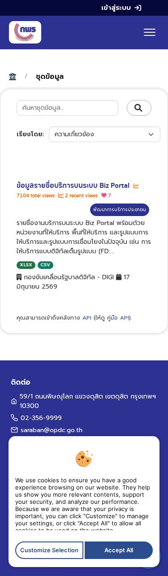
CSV (45, 264)
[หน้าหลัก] (25, 32)
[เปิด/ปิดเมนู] (149, 32)
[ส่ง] (139, 108)
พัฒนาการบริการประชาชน (119, 209)
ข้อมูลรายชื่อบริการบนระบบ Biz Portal (74, 185)
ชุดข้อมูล (50, 76)
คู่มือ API (118, 318)
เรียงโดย (30, 134)
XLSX (26, 264)
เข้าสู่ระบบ (116, 8)
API (86, 318)
